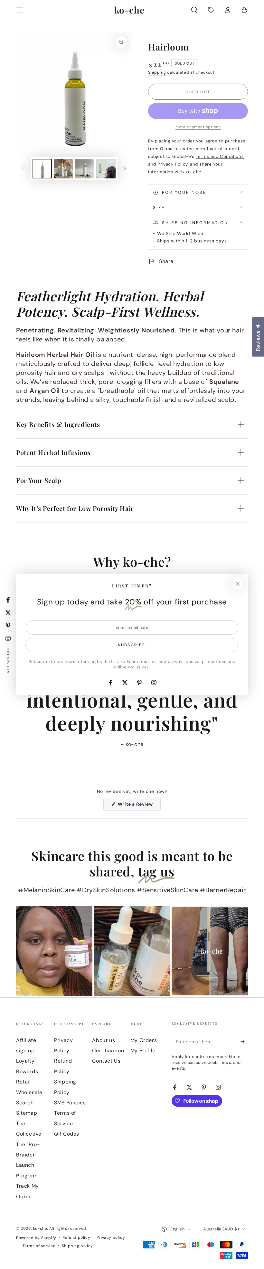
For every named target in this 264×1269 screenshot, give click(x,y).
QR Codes (66, 1133)
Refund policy (76, 1237)
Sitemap (26, 1113)
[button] (194, 10)
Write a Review (139, 806)
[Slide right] (125, 169)
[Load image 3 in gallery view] (84, 168)
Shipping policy (77, 1245)
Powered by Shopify (36, 1237)
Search (25, 1102)
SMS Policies (70, 1102)
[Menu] (19, 10)
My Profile (143, 1050)
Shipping (157, 72)
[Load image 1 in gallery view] (42, 168)
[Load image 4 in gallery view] (106, 168)
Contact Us (106, 1060)
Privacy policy (111, 1237)
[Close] (238, 584)
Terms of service (39, 1245)
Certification (108, 1050)
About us (103, 1040)
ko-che (40, 1228)
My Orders (143, 1040)
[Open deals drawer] (211, 10)
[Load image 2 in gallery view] (63, 168)
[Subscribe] (244, 1042)
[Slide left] (23, 169)
